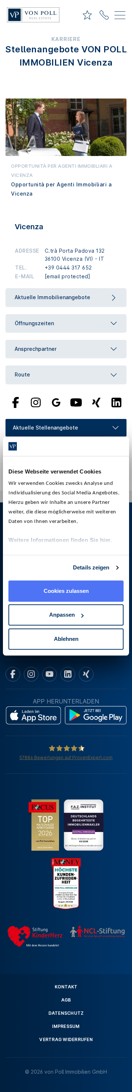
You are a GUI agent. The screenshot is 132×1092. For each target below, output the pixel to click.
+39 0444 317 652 (68, 267)
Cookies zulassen (66, 591)
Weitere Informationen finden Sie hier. (60, 540)
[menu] (119, 16)
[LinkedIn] (116, 401)
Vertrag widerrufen (66, 1039)
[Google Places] (56, 401)
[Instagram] (35, 401)
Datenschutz (66, 1013)
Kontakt (66, 986)
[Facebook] (15, 401)
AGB (66, 1000)
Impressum (66, 1026)
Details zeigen (91, 567)
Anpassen (62, 615)
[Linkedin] (67, 674)
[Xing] (96, 401)
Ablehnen (66, 639)
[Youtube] (76, 401)
